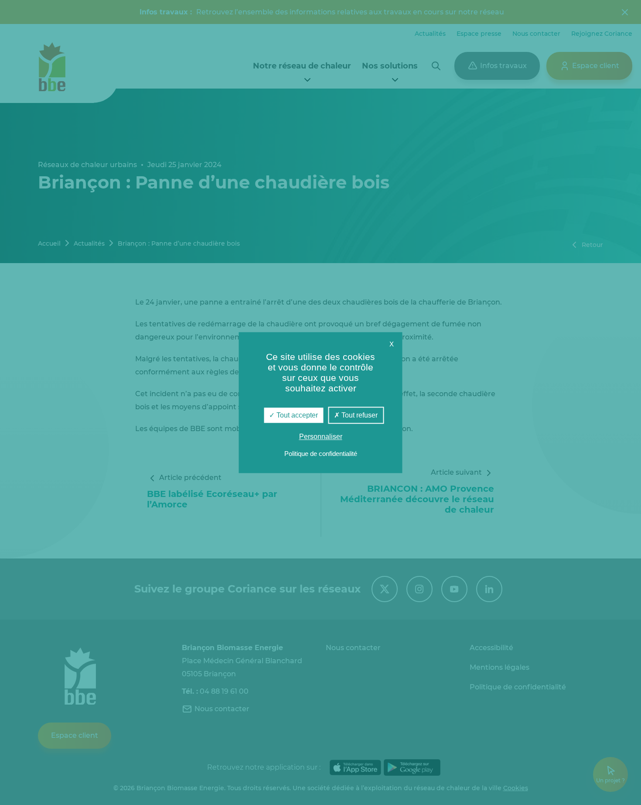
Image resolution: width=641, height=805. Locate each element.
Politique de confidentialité (320, 453)
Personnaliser (320, 436)
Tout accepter (296, 415)
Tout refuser (359, 415)
